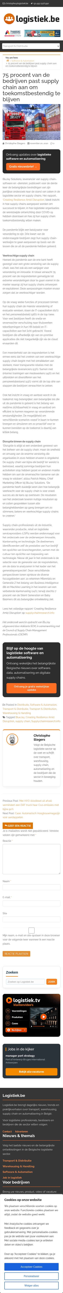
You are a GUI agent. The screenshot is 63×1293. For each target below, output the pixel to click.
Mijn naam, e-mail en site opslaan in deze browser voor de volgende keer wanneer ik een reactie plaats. (31, 939)
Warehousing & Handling (17, 713)
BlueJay (20, 717)
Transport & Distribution (42, 709)
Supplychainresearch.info (45, 721)
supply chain (22, 721)
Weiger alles (31, 1285)
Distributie (23, 704)
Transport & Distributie (15, 709)
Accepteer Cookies (31, 1266)
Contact (7, 1131)
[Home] (7, 60)
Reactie (8, 841)
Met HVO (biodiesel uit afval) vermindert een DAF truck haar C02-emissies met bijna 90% (31, 805)
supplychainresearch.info (40, 612)
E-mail (7, 897)
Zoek (51, 981)
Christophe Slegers (42, 737)
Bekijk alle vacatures (31, 1071)
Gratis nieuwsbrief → (23, 166)
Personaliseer (31, 1276)
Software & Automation (43, 704)
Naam (7, 881)
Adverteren (21, 1131)
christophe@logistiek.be (16, 3)
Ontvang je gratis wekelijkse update (31, 688)
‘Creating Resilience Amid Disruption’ (23, 199)
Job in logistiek (12, 1177)
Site (5, 913)
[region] (31, 1243)
